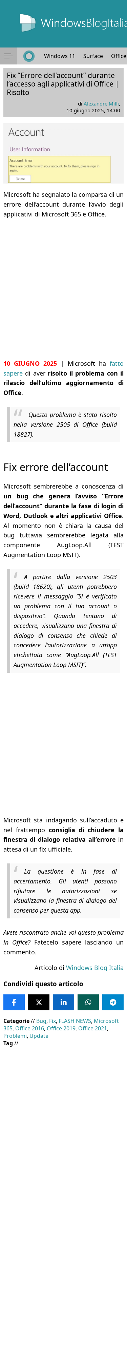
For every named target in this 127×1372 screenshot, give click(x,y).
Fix (52, 1021)
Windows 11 (59, 56)
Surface (93, 56)
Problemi (15, 1036)
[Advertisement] (63, 288)
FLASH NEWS (75, 1021)
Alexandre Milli (101, 103)
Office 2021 (92, 1028)
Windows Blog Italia (95, 968)
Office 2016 (29, 1028)
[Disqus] (63, 1280)
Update (38, 1036)
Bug (41, 1021)
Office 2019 (61, 1028)
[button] (8, 55)
